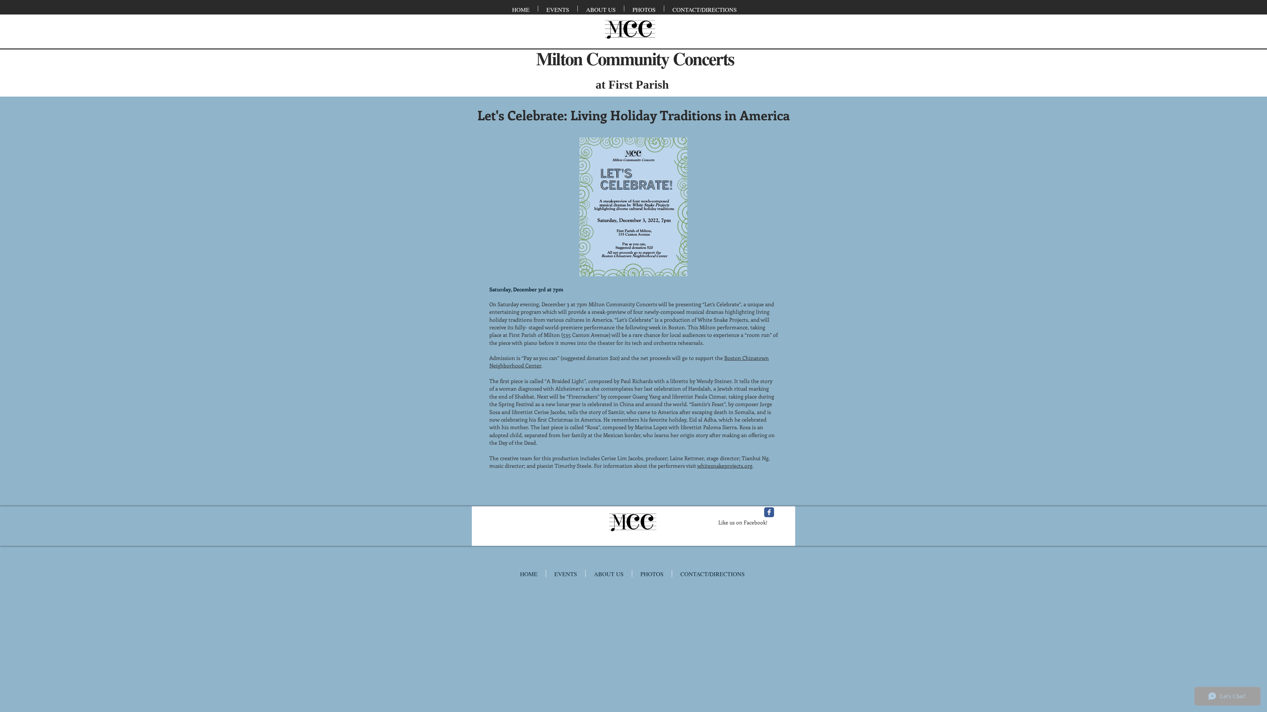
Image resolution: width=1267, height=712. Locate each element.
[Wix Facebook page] (769, 512)
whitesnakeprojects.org (724, 465)
